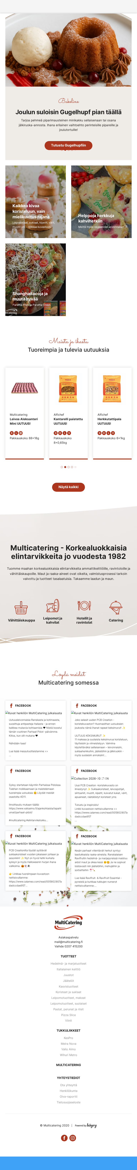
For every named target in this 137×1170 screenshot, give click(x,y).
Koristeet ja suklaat (68, 992)
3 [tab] (69, 150)
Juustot (69, 975)
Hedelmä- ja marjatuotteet (68, 963)
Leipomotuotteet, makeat (68, 998)
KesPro (68, 1038)
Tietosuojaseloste (68, 1102)
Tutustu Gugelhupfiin (68, 145)
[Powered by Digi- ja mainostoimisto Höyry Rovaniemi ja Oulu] (86, 1125)
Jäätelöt (68, 980)
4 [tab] (72, 150)
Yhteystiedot (68, 1078)
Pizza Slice (68, 1015)
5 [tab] (75, 150)
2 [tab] (65, 150)
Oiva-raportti (68, 1096)
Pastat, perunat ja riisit (68, 1009)
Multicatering (68, 1065)
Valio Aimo (68, 1049)
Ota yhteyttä (68, 1085)
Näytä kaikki (68, 487)
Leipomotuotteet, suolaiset (68, 1003)
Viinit (68, 1020)
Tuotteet (68, 956)
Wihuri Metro (68, 1055)
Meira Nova (68, 1043)
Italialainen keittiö (68, 969)
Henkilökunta (68, 1091)
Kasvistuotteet (68, 986)
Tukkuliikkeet (68, 1030)
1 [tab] (62, 150)
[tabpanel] (68, 86)
